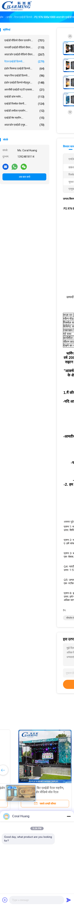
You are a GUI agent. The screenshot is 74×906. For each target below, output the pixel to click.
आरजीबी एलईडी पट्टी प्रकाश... (24, 89)
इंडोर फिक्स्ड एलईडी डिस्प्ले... (24, 68)
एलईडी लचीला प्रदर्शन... (24, 110)
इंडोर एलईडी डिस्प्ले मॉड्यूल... (24, 82)
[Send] (69, 900)
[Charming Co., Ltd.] (16, 5)
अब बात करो (24, 176)
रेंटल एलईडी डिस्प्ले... (24, 61)
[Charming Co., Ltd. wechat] (24, 166)
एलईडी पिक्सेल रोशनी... (24, 103)
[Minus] (68, 816)
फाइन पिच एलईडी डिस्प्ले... (24, 75)
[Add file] (5, 900)
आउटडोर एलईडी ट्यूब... (24, 124)
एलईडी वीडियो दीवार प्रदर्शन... (24, 40)
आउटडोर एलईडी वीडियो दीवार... (24, 54)
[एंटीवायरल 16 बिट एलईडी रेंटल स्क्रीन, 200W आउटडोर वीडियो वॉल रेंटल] (29, 756)
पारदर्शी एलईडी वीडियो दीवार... (24, 47)
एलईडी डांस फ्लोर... (24, 96)
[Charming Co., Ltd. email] (5, 166)
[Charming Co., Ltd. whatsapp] (15, 166)
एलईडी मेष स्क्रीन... (24, 117)
